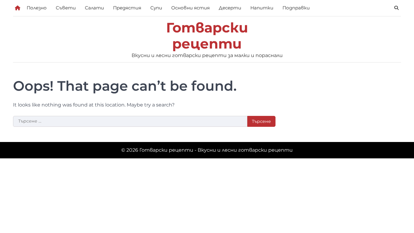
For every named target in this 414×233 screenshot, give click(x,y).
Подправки (296, 8)
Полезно (37, 8)
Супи (156, 8)
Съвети (66, 8)
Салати (94, 8)
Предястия (127, 8)
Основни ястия (190, 8)
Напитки (261, 8)
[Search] (396, 7)
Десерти (230, 8)
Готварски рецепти (207, 35)
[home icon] (17, 7)
